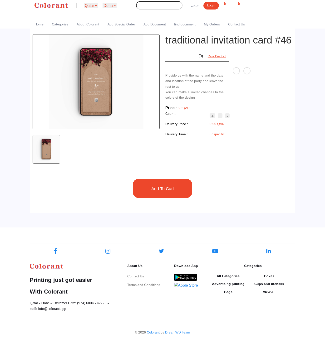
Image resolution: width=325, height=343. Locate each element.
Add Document (154, 24)
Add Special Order (121, 24)
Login (211, 5)
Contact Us (236, 24)
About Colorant (88, 24)
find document (185, 24)
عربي (195, 5)
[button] (226, 6)
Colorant (153, 332)
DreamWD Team (177, 332)
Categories (60, 24)
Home (39, 24)
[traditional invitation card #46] (96, 81)
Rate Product (217, 56)
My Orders (212, 24)
